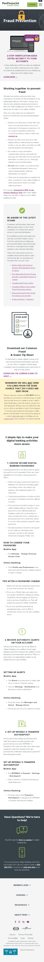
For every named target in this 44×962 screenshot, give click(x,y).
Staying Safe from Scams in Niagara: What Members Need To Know (23, 268)
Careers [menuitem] (12, 935)
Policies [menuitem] (30, 938)
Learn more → (10, 77)
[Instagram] (19, 922)
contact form (8, 419)
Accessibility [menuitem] (13, 938)
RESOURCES (21, 905)
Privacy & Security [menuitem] (25, 935)
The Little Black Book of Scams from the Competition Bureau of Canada (24, 277)
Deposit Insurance (27, 950)
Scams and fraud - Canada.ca (23, 299)
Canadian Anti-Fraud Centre (22, 283)
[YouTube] (28, 922)
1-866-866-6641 (18, 416)
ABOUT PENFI (20, 915)
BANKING (20, 895)
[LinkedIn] (23, 922)
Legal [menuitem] (23, 938)
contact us (12, 136)
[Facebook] (15, 922)
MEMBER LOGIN (20, 885)
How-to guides (25, 840)
